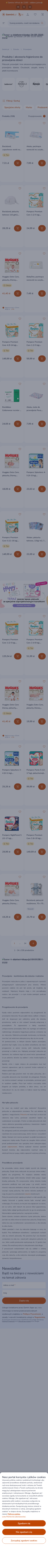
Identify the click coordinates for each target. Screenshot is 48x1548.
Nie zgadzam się (24, 1532)
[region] (24, 1510)
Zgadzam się (24, 1523)
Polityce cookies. (14, 1514)
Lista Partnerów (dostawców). (14, 1517)
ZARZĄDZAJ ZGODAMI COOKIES (24, 1540)
